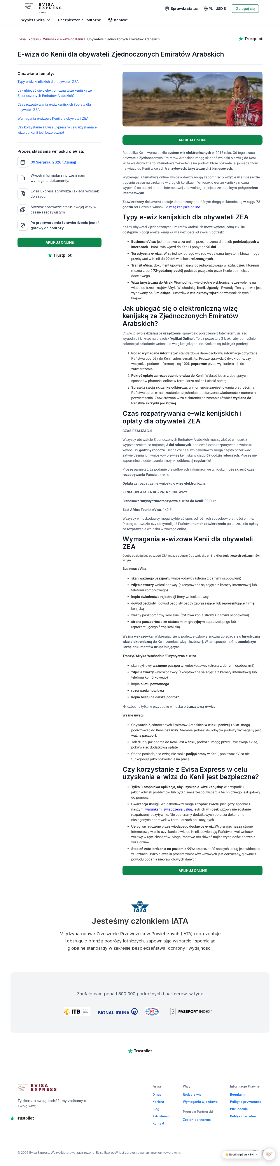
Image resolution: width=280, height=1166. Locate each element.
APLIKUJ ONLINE (60, 242)
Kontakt (158, 1123)
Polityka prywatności (246, 1102)
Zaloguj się (245, 8)
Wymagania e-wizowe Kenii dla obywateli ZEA (53, 118)
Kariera (158, 1102)
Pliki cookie (239, 1109)
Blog (155, 1109)
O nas (156, 1094)
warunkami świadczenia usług (168, 809)
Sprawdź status (184, 8)
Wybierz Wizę (33, 20)
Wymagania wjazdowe (200, 1102)
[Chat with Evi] (269, 1154)
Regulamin (238, 1094)
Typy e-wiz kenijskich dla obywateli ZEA (48, 82)
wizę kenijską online (184, 207)
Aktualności (161, 1116)
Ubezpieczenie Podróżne (79, 20)
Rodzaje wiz (192, 1094)
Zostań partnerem (197, 1120)
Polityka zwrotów (243, 1116)
